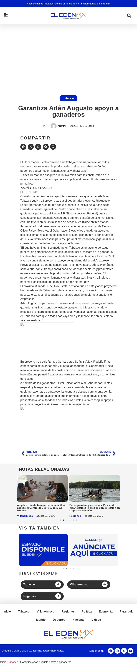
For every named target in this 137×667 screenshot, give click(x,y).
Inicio (7, 611)
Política (87, 611)
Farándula (126, 611)
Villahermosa (25, 515)
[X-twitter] (124, 651)
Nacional (78, 619)
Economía (106, 611)
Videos (96, 619)
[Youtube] (130, 651)
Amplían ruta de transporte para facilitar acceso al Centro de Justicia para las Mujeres (41, 508)
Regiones (75, 515)
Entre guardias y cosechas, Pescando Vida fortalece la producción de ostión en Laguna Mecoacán (94, 508)
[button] (23, 147)
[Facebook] (111, 651)
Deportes (59, 619)
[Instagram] (117, 651)
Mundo (41, 619)
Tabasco (68, 98)
